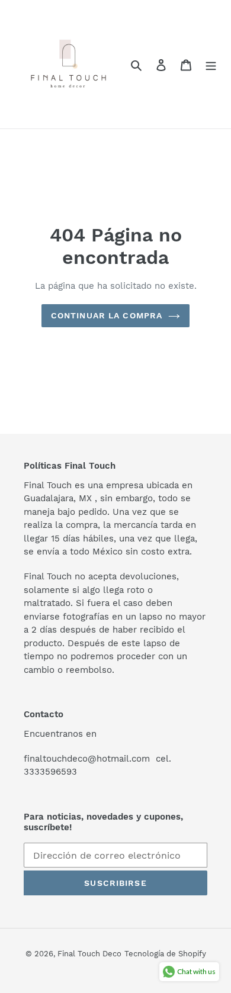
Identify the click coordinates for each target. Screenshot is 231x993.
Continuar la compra (106, 315)
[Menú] (210, 64)
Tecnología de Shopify (165, 953)
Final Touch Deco (89, 953)
